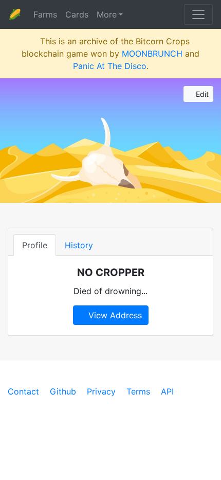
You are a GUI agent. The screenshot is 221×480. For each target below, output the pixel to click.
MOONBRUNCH (152, 53)
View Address (114, 315)
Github (63, 391)
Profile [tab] (34, 245)
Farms (45, 14)
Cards (76, 14)
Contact (23, 391)
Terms (138, 391)
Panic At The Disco (109, 66)
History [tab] (79, 245)
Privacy (101, 391)
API (167, 391)
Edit (201, 94)
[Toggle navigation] (198, 14)
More (107, 14)
